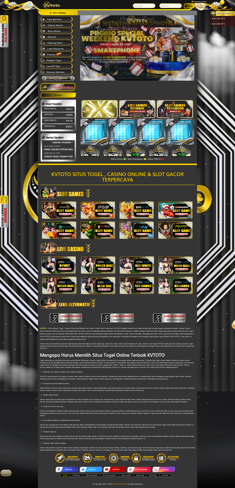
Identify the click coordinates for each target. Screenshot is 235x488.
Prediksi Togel (53, 60)
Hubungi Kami (54, 42)
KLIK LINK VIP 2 (218, 23)
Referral (51, 36)
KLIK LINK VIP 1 (218, 18)
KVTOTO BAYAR (140, 469)
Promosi (51, 54)
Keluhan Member (55, 72)
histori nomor (109, 475)
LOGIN (189, 5)
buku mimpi (126, 475)
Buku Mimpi (53, 31)
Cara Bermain (54, 19)
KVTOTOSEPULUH (119, 484)
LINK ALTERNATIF (70, 317)
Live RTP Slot (53, 66)
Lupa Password (55, 48)
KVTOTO (68, 469)
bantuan (140, 475)
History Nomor (54, 25)
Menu (6, 473)
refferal (153, 475)
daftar (165, 475)
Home (65, 475)
